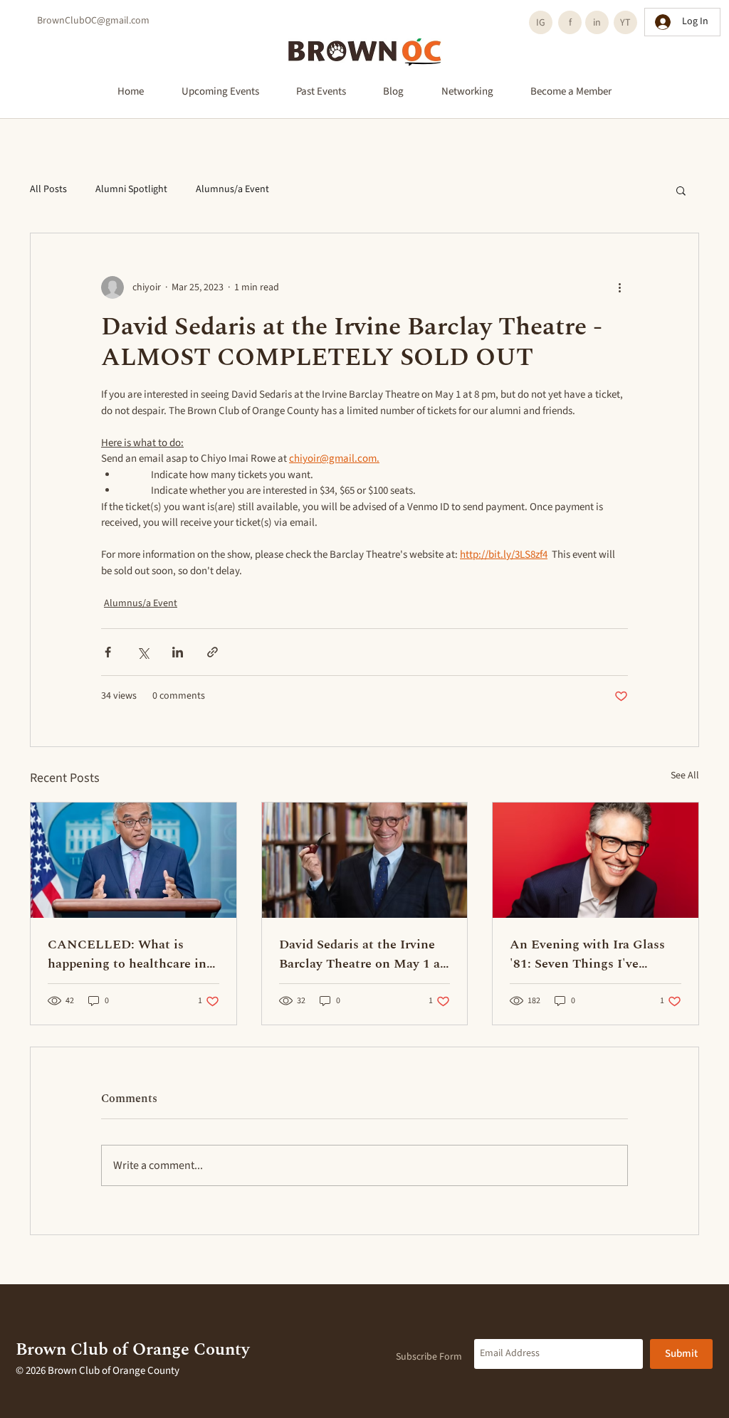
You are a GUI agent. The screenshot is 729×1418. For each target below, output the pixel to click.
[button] (681, 190)
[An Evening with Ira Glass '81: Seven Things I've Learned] (595, 860)
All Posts (48, 189)
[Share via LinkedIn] (177, 652)
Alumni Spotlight (131, 189)
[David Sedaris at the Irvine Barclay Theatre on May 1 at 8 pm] (365, 860)
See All (685, 775)
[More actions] (619, 287)
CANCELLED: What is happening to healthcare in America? (127, 954)
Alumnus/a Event (232, 189)
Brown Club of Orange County (132, 1350)
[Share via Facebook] (108, 652)
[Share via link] (212, 652)
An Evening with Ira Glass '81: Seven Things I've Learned (587, 954)
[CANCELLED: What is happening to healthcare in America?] (133, 860)
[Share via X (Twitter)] (143, 652)
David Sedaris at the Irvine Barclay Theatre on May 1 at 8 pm (362, 954)
